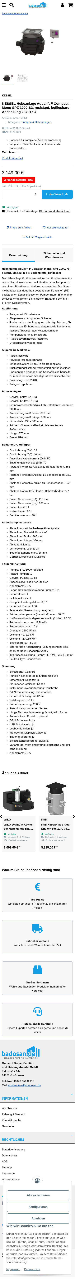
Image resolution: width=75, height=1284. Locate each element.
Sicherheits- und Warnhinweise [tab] (54, 255)
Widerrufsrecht (11, 1179)
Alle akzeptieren (38, 1195)
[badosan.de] (37, 4)
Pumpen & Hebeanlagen (36, 122)
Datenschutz (9, 1155)
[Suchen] (11, 5)
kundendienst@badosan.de (24, 1085)
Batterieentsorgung (13, 1149)
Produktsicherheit (12, 158)
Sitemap (7, 1167)
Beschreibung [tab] (18, 255)
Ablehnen (38, 1218)
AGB (4, 1161)
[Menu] (4, 5)
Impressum (9, 1173)
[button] (62, 5)
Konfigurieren (38, 1207)
